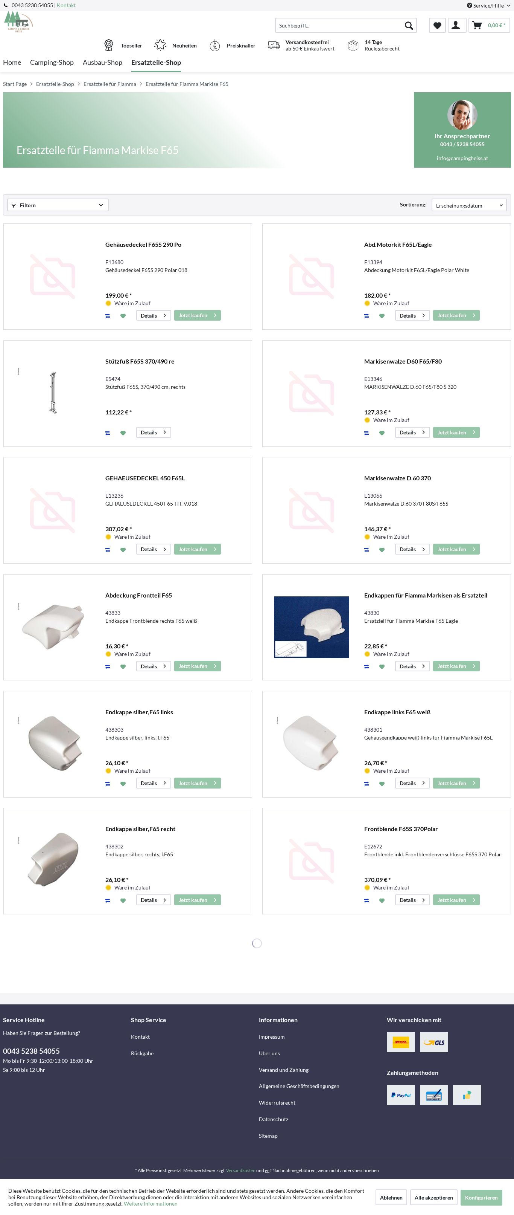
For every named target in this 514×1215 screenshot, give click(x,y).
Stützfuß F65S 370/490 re (140, 361)
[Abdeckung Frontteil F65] (53, 627)
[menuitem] (346, 25)
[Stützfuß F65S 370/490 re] (53, 393)
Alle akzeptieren (434, 1197)
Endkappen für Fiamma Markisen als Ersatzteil (425, 595)
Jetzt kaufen (193, 315)
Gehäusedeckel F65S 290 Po (143, 244)
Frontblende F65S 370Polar (401, 828)
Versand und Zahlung (284, 1070)
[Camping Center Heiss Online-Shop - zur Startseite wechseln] (66, 21)
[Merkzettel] (437, 25)
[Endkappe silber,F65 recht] (53, 861)
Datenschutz (273, 1119)
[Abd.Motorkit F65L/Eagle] (311, 276)
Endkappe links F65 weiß (397, 711)
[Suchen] (409, 25)
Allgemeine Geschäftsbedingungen (299, 1086)
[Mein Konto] (457, 25)
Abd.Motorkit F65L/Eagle (398, 244)
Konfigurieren (481, 1197)
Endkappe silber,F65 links (139, 711)
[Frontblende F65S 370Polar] (311, 861)
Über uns (269, 1053)
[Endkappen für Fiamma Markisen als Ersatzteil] (311, 627)
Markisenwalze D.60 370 (397, 477)
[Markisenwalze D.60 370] (311, 510)
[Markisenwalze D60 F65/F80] (311, 393)
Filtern (27, 205)
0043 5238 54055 (31, 1051)
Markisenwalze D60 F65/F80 (403, 361)
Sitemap (268, 1135)
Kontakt (66, 5)
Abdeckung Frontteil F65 (138, 595)
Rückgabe (142, 1053)
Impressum (272, 1036)
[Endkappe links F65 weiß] (311, 744)
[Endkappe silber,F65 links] (53, 744)
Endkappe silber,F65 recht (140, 828)
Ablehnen (391, 1197)
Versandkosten (240, 1170)
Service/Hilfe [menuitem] (488, 5)
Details (149, 315)
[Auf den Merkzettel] (124, 315)
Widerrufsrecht (277, 1102)
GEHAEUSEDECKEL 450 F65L (145, 477)
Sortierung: (413, 204)
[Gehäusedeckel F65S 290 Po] (53, 276)
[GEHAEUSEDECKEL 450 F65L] (53, 510)
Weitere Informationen (151, 1203)
